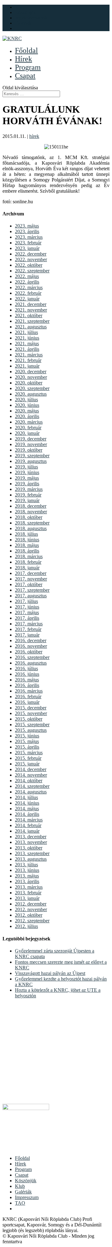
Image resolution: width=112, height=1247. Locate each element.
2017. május (27, 612)
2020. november (31, 377)
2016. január (27, 702)
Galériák (23, 23)
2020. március (29, 422)
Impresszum (27, 1197)
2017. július (26, 601)
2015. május (27, 741)
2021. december (30, 304)
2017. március (29, 623)
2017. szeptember (32, 590)
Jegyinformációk (31, 17)
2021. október (28, 315)
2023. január (27, 248)
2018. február (28, 562)
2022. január (27, 298)
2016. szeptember (32, 657)
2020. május (27, 410)
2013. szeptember (32, 853)
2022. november (31, 259)
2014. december (30, 769)
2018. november (31, 511)
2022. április (27, 282)
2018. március (29, 556)
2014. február (28, 825)
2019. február (28, 494)
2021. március (29, 354)
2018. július (26, 534)
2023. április (27, 231)
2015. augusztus (31, 730)
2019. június (27, 472)
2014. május (27, 808)
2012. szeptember (32, 920)
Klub (20, 7)
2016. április (27, 685)
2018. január (27, 567)
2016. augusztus (31, 663)
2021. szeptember (32, 321)
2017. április (27, 618)
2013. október (28, 847)
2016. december (30, 640)
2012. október (28, 915)
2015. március (29, 752)
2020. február (28, 427)
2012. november (31, 909)
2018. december (30, 506)
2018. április (27, 550)
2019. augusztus (31, 461)
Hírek (23, 59)
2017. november (31, 578)
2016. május (27, 679)
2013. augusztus (31, 859)
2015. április (27, 747)
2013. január (27, 898)
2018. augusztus (31, 528)
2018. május (27, 545)
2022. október (28, 265)
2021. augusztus (31, 326)
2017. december (30, 573)
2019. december (30, 438)
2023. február (28, 242)
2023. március (29, 237)
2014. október (28, 780)
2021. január (27, 366)
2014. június (27, 803)
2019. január (27, 500)
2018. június (27, 539)
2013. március (29, 887)
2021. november (31, 310)
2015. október (28, 719)
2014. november (31, 775)
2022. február (28, 293)
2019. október (28, 450)
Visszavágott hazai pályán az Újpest (50, 973)
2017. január (27, 635)
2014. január (27, 831)
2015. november (31, 713)
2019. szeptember (32, 455)
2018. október (28, 517)
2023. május (27, 225)
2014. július (26, 797)
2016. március (29, 691)
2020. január (27, 433)
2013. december (30, 836)
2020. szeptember (32, 388)
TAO (20, 1203)
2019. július (26, 466)
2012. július (26, 926)
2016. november (31, 646)
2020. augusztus (31, 394)
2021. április (27, 349)
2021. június (27, 338)
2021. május (27, 343)
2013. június (27, 870)
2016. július (26, 668)
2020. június (27, 405)
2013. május (27, 875)
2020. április (27, 416)
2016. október (28, 651)
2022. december (30, 253)
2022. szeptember (32, 270)
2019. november (31, 444)
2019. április (27, 483)
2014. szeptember (32, 786)
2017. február (28, 629)
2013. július (26, 864)
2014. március (29, 819)
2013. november (31, 842)
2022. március (29, 287)
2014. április (27, 814)
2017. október (28, 584)
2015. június (27, 735)
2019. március (29, 489)
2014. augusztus (31, 791)
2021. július (26, 332)
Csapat (25, 76)
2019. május (27, 478)
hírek (34, 136)
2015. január (27, 763)
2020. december (30, 371)
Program (28, 67)
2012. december (30, 903)
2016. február (28, 696)
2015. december (30, 707)
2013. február (28, 892)
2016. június (27, 674)
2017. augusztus (31, 595)
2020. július (26, 399)
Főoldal (26, 50)
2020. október (28, 382)
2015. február (28, 758)
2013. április (27, 881)
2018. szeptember (32, 522)
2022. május (27, 276)
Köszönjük (25, 12)
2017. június (27, 606)
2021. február (28, 360)
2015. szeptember (32, 724)
